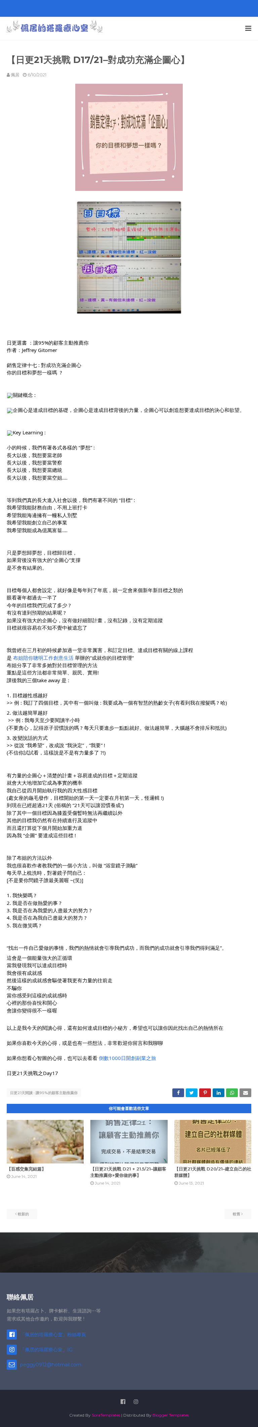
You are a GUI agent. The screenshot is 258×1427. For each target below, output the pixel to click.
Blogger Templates (171, 1415)
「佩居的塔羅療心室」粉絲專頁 (53, 1335)
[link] (43, 657)
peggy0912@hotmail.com (50, 1365)
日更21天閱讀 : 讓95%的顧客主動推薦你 (44, 1092)
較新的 (23, 1214)
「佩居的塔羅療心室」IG (46, 1350)
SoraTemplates (106, 1415)
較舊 (236, 1214)
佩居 (15, 74)
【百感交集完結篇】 (26, 1168)
